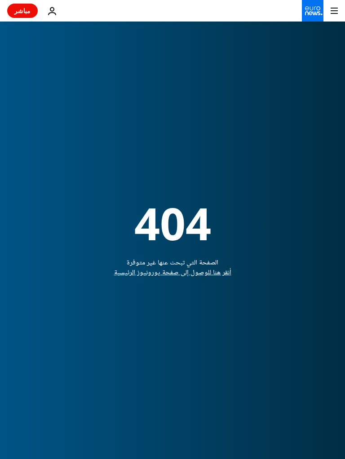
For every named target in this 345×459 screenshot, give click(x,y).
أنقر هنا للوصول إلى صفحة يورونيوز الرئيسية (172, 273)
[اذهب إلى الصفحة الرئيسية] (312, 11)
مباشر (22, 10)
